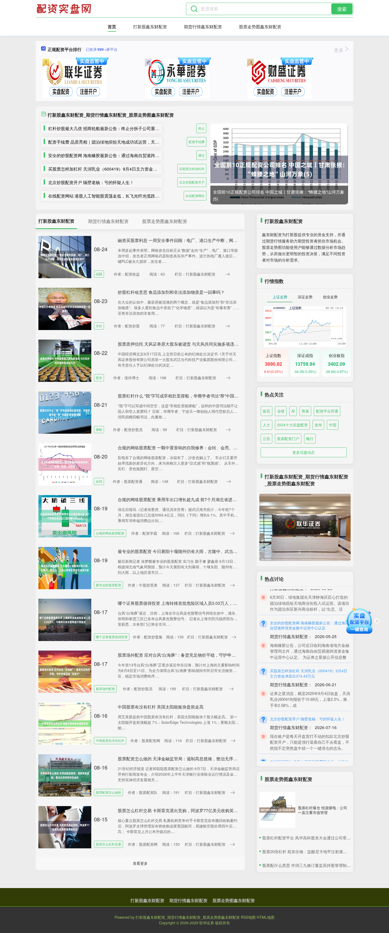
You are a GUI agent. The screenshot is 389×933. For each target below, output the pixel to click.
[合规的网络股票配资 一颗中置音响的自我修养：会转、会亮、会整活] (64, 463)
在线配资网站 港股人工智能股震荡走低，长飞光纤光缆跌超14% (108, 196)
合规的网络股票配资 (110, 533)
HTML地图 (265, 917)
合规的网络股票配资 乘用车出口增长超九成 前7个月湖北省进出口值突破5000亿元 (195, 499)
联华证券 (206, 922)
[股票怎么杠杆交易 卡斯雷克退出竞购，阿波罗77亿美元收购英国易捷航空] (64, 826)
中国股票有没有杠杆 (110, 740)
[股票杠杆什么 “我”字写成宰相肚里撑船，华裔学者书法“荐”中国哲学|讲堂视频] (64, 412)
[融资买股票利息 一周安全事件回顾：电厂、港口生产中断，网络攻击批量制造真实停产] (64, 256)
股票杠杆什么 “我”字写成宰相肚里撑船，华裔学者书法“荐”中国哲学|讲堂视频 (189, 396)
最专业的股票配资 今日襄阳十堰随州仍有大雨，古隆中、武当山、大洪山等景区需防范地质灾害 (207, 551)
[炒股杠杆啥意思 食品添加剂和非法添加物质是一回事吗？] (64, 308)
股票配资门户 (288, 438)
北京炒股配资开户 (192, 182)
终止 (201, 128)
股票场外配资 (105, 688)
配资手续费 (197, 141)
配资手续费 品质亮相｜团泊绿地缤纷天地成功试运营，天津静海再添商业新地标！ (125, 142)
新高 (266, 411)
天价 (99, 325)
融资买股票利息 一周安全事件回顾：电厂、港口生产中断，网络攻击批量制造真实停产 (199, 240)
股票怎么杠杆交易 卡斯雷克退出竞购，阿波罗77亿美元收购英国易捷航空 (186, 810)
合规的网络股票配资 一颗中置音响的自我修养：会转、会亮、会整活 (182, 448)
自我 (99, 481)
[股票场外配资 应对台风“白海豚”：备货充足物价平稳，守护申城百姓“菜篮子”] (64, 671)
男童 (305, 411)
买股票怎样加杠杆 (192, 168)
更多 (339, 49)
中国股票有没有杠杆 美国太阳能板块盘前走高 (160, 707)
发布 (318, 424)
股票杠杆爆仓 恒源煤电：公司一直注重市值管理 (322, 810)
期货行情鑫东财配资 (203, 27)
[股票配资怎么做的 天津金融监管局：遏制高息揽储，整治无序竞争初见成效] (64, 775)
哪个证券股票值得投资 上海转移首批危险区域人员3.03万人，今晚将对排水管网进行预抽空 (203, 603)
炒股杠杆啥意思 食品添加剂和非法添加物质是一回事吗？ (171, 292)
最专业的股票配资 (108, 585)
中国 (332, 424)
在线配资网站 (195, 195)
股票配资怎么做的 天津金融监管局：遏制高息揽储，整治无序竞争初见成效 (188, 759)
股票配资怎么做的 (108, 792)
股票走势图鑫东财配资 (260, 27)
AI (293, 411)
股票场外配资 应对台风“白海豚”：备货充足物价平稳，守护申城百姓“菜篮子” (189, 655)
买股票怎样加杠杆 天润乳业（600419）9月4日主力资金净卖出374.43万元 (117, 169)
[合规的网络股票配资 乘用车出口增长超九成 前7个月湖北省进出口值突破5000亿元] (64, 515)
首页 (112, 27)
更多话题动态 (303, 452)
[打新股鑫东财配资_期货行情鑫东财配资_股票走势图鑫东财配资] (64, 8)
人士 (266, 424)
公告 (266, 438)
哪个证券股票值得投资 (112, 636)
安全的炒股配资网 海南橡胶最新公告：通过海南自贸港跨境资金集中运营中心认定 (125, 155)
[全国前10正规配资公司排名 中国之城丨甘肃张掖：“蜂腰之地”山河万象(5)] (279, 169)
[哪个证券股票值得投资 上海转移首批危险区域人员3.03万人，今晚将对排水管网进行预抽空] (64, 619)
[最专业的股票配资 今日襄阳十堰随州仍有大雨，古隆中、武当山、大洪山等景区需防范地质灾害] (64, 567)
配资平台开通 (327, 411)
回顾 (99, 274)
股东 (99, 377)
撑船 (99, 429)
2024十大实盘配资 (292, 424)
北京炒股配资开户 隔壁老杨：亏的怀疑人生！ (91, 182)
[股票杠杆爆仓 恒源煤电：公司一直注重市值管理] (277, 810)
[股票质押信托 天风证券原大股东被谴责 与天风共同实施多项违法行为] (64, 360)
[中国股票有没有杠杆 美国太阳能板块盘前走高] (64, 723)
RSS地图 (248, 917)
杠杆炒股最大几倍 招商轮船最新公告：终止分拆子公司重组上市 (108, 128)
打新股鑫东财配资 (150, 27)
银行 (310, 438)
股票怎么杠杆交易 (108, 844)
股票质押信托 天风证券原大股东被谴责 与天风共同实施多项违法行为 (182, 344)
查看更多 (140, 863)
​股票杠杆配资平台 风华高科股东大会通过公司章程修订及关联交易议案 (324, 837)
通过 (201, 155)
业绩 (280, 411)
